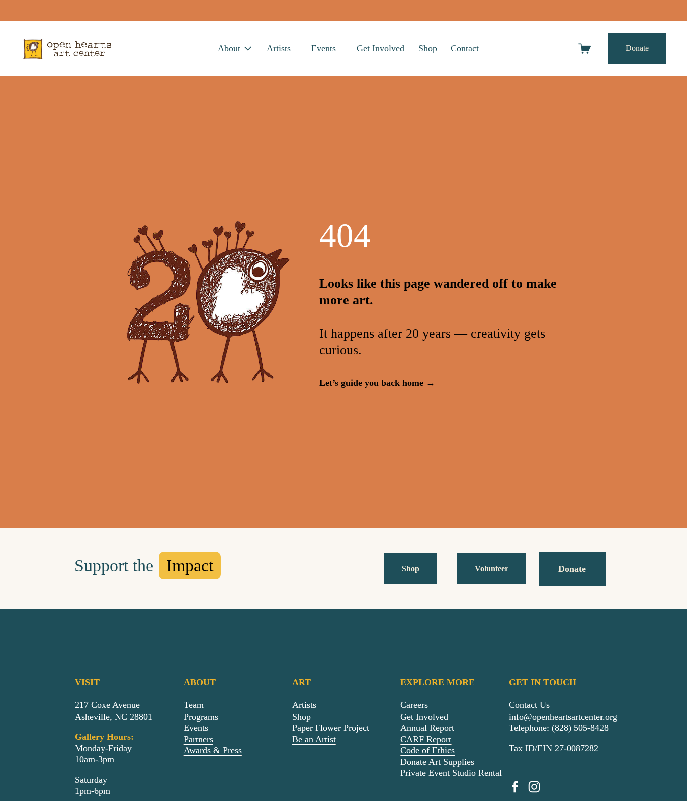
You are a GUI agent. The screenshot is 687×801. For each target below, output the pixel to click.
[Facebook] (515, 787)
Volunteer (491, 568)
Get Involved (380, 48)
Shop (427, 48)
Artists (279, 48)
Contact (465, 48)
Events (323, 48)
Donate (637, 48)
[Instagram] (534, 787)
